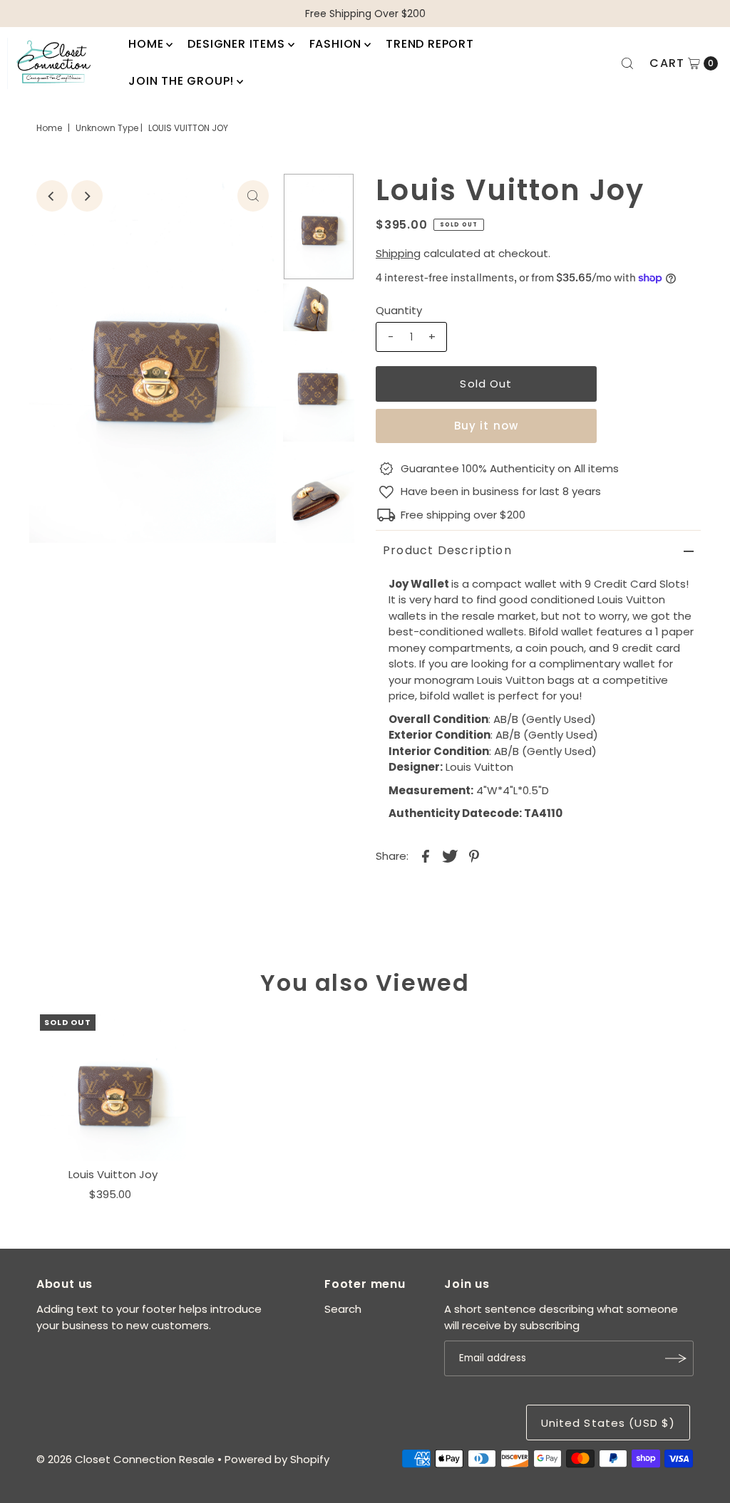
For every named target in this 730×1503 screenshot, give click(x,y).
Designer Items (235, 44)
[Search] (627, 63)
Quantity (399, 310)
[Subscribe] (676, 1358)
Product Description (447, 550)
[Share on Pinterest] (474, 855)
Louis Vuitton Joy (113, 1174)
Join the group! (181, 81)
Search (342, 1308)
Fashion (335, 44)
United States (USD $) (608, 1422)
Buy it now (486, 425)
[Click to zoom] (253, 196)
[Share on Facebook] (425, 855)
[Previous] (52, 196)
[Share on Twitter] (450, 855)
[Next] (87, 196)
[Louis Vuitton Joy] (113, 1087)
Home (145, 44)
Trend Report (430, 44)
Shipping (398, 253)
